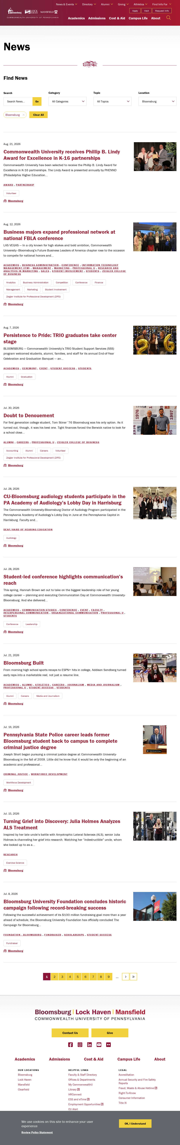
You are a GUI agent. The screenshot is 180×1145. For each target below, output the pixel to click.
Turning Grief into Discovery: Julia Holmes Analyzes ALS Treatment (62, 824)
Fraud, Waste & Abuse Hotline (136, 1088)
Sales (45, 271)
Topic (97, 92)
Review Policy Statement (37, 1132)
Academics (76, 18)
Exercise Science (15, 862)
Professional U (84, 268)
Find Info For (159, 4)
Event (43, 368)
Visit (146, 10)
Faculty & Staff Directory (82, 1074)
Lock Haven (24, 1079)
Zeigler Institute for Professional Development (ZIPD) (33, 296)
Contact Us (70, 1033)
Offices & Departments (81, 1079)
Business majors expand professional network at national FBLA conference (59, 235)
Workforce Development (49, 774)
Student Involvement (67, 271)
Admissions (96, 18)
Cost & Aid (117, 18)
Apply (135, 10)
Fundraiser (52, 934)
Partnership (25, 184)
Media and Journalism (103, 684)
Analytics (11, 282)
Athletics (42, 684)
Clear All (38, 114)
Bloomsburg (12, 114)
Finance (99, 282)
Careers (23, 442)
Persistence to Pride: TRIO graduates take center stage (60, 338)
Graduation (27, 376)
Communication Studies (39, 609)
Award (8, 184)
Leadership (31, 624)
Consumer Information (132, 1098)
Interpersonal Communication (26, 612)
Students (92, 271)
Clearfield (23, 1089)
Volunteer (11, 193)
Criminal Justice (16, 774)
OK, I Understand (135, 1123)
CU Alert (73, 1109)
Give (110, 1033)
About (155, 18)
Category (54, 92)
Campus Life (138, 18)
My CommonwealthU (80, 1084)
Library (72, 1089)
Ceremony (29, 368)
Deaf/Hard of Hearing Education (28, 529)
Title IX (123, 1103)
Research (11, 854)
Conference (70, 265)
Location (144, 92)
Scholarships (74, 934)
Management (42, 268)
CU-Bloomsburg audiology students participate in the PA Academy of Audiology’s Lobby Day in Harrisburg (65, 499)
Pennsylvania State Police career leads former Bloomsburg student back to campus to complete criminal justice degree (60, 740)
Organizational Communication (75, 612)
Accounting (12, 450)
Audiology (11, 538)
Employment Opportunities (84, 1104)
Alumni (10, 376)
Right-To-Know (127, 1093)
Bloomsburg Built (24, 663)
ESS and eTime (77, 1099)
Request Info (162, 10)
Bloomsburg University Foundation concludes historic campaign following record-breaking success (65, 904)
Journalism (75, 684)
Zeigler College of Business (78, 442)
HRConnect (75, 1094)
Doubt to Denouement (29, 415)
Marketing (62, 268)
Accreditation (126, 1074)
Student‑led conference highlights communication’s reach (63, 579)
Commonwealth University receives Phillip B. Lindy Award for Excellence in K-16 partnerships (62, 154)
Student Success (62, 368)
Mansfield (24, 1084)
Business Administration (40, 265)
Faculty (97, 609)
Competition (62, 282)
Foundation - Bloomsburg (22, 934)
